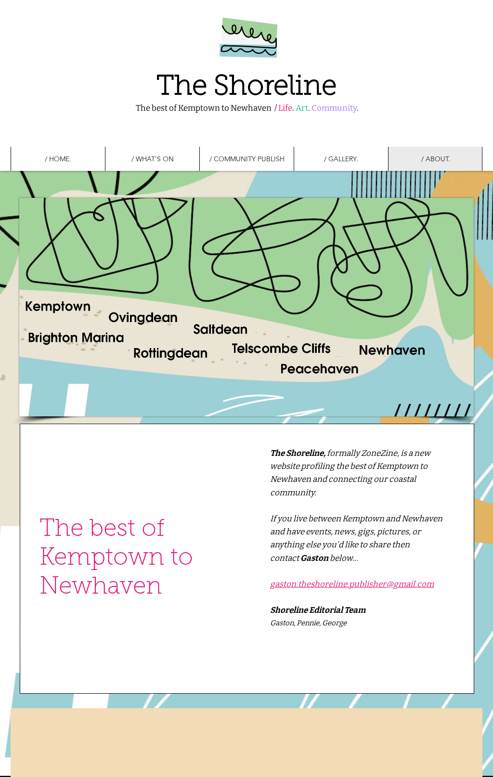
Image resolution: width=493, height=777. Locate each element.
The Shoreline (246, 87)
